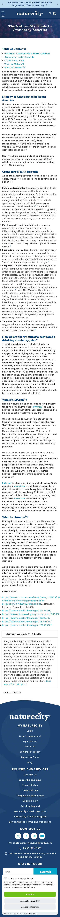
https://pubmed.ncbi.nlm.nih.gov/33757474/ (27, 621)
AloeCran (19, 486)
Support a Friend (30, 757)
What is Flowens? (14, 67)
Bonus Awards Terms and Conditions (30, 821)
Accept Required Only (30, 901)
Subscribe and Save (30, 779)
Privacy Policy (30, 785)
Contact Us (30, 774)
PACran (38, 406)
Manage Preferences (30, 907)
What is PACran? (14, 64)
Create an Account (30, 736)
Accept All (30, 894)
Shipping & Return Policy (30, 795)
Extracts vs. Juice (14, 60)
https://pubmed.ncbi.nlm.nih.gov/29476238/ (27, 610)
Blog (29, 762)
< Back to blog (12, 692)
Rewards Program (30, 751)
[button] (50, 13)
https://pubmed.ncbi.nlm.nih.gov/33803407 (26, 618)
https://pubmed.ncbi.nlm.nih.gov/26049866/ (27, 625)
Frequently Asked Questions (30, 811)
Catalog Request (30, 806)
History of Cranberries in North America (27, 53)
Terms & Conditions (28, 913)
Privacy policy (11, 913)
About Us (30, 746)
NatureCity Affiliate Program (30, 816)
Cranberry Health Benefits (19, 57)
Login (30, 730)
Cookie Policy (30, 800)
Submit (45, 872)
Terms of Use (30, 790)
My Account (30, 741)
